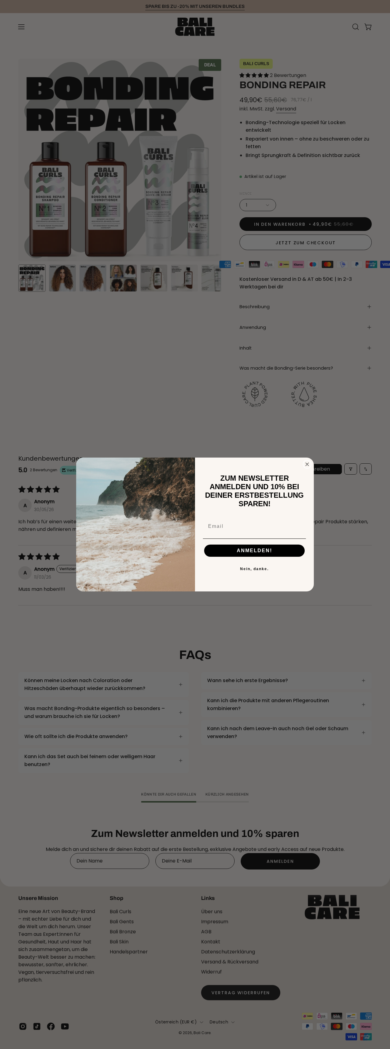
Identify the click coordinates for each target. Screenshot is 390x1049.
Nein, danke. (254, 569)
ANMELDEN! (254, 550)
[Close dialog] (307, 464)
